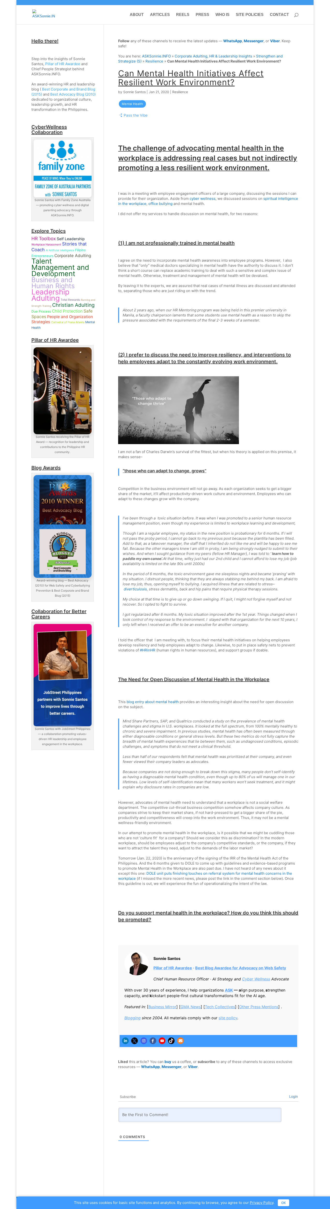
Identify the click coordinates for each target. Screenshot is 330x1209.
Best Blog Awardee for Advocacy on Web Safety (240, 967)
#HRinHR (147, 650)
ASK (229, 990)
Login (293, 1096)
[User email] (180, 1040)
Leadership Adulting (50, 294)
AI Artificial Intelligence (60, 250)
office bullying (160, 203)
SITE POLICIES (250, 15)
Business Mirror (162, 1006)
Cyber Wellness (256, 979)
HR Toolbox (43, 238)
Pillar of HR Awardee (172, 967)
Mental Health (132, 104)
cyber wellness (202, 198)
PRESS (202, 15)
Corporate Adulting (72, 255)
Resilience (154, 61)
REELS (182, 15)
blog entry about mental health (153, 701)
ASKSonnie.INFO (156, 56)
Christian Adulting (73, 305)
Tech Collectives (220, 1006)
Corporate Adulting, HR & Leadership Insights (213, 56)
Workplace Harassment (46, 244)
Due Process (41, 311)
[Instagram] (143, 1040)
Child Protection (67, 311)
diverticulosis (135, 589)
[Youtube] (162, 1040)
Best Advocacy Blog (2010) (73, 94)
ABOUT (137, 15)
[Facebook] (153, 1040)
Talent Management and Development (60, 267)
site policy (228, 1017)
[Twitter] (134, 1040)
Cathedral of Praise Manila (67, 322)
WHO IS (222, 15)
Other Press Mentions (258, 1006)
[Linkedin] (125, 1040)
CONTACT (279, 15)
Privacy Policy (261, 1202)
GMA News (190, 1006)
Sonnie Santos (134, 92)
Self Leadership (71, 239)
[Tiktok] (171, 1040)
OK (283, 1203)
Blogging (132, 1017)
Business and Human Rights (53, 283)
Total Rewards (70, 299)
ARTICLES (160, 15)
